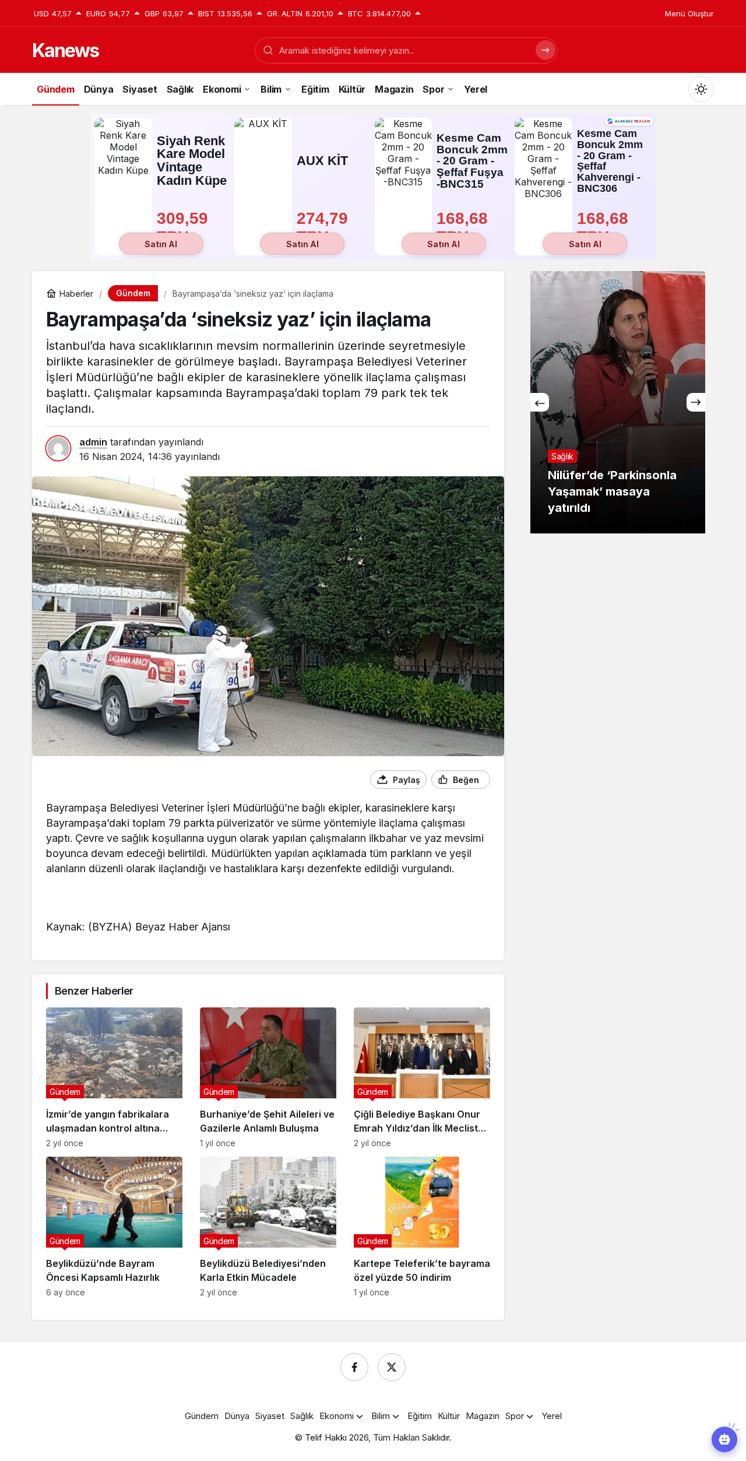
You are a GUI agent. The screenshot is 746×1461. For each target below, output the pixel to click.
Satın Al (161, 244)
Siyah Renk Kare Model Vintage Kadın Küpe (192, 161)
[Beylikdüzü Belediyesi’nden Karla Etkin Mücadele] (268, 1227)
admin (93, 442)
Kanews (65, 50)
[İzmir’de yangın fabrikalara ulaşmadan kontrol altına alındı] (114, 1077)
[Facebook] (354, 1367)
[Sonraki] (696, 402)
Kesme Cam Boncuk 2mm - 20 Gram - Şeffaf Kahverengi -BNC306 (610, 161)
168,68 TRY (464, 227)
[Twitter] (392, 1367)
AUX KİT (322, 160)
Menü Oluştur (689, 13)
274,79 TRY (325, 227)
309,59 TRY (185, 227)
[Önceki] (539, 402)
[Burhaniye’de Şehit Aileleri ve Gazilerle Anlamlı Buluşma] (268, 1077)
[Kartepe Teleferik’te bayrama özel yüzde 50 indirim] (422, 1227)
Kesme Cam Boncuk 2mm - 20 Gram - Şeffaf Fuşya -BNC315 (472, 161)
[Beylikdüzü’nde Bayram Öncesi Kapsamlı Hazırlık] (114, 1227)
